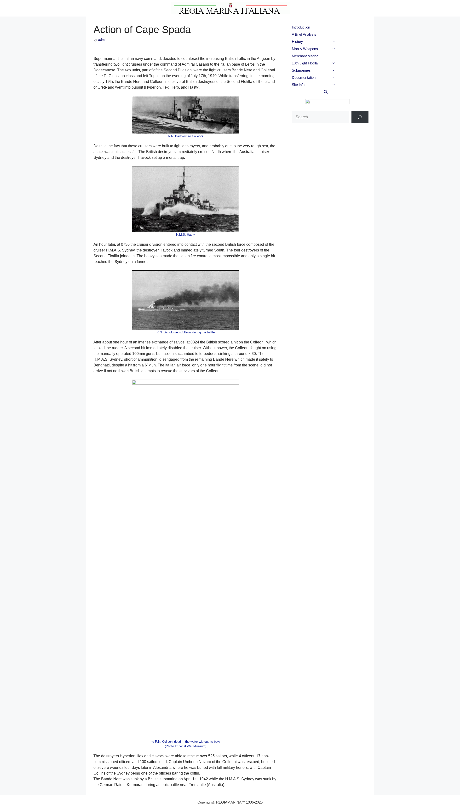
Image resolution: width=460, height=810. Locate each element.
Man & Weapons (305, 49)
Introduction (301, 27)
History (297, 42)
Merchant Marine (305, 56)
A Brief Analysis (304, 34)
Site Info (298, 85)
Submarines (301, 70)
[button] (342, 41)
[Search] (359, 117)
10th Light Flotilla (305, 63)
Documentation (304, 77)
